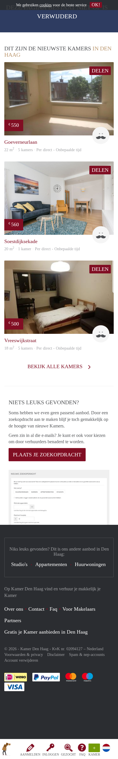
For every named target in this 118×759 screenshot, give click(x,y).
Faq (53, 609)
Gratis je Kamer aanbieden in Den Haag (46, 632)
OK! (96, 4)
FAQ (82, 754)
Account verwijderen (21, 660)
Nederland (95, 649)
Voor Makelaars (78, 609)
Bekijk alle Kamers (55, 366)
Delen (100, 71)
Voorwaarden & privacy (23, 654)
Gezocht (68, 754)
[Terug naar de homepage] (6, 750)
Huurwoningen (90, 564)
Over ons (13, 609)
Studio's (19, 564)
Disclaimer (56, 654)
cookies (46, 5)
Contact (36, 609)
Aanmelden (30, 754)
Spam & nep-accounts (87, 654)
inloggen (50, 754)
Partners (12, 620)
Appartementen (51, 564)
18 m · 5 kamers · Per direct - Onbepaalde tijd (42, 348)
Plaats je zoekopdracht (47, 455)
